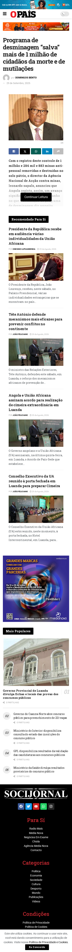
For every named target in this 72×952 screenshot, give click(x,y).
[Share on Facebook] (14, 151)
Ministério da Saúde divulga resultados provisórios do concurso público (38, 769)
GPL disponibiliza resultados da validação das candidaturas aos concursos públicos (40, 753)
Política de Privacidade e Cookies (48, 942)
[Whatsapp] (43, 806)
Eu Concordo (37, 947)
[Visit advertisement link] (36, 29)
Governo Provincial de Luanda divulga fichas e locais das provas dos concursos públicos (30, 694)
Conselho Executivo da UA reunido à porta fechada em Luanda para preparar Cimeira (34, 481)
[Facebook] (21, 806)
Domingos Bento (26, 77)
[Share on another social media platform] (58, 151)
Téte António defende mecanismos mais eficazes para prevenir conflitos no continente (35, 321)
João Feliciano (20, 334)
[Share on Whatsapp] (36, 151)
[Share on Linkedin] (47, 151)
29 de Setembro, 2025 (18, 83)
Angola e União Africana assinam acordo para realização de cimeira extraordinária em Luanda (35, 402)
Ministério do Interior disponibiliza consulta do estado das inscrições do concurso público (37, 734)
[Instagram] (51, 806)
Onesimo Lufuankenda (24, 249)
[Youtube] (36, 806)
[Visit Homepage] (23, 14)
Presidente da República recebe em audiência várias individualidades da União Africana (35, 236)
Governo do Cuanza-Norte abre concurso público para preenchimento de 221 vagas (40, 716)
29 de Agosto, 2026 (47, 249)
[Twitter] (28, 806)
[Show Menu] (5, 13)
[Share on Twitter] (25, 151)
